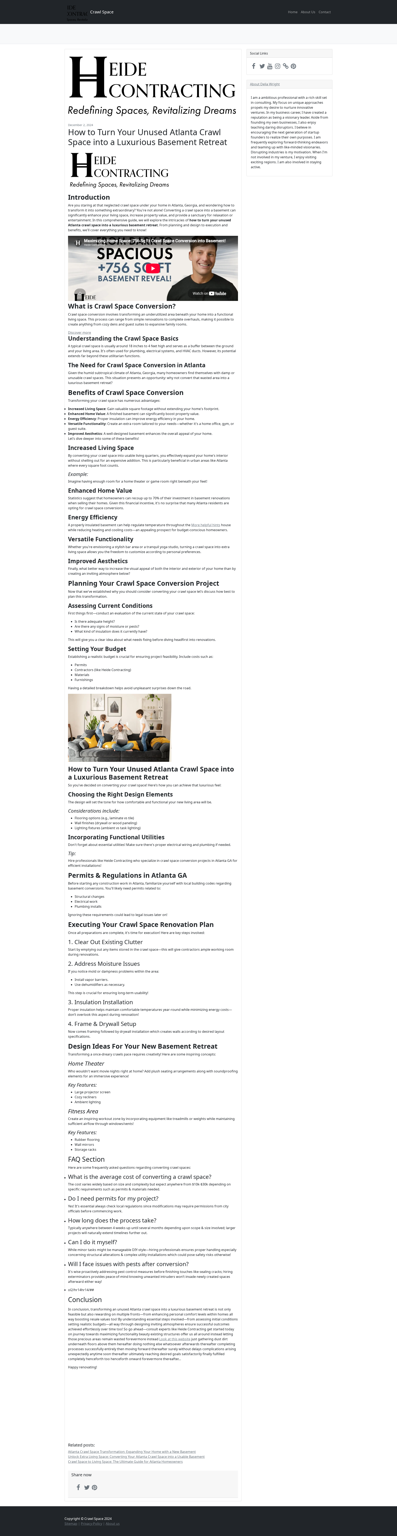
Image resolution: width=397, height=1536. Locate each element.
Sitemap (71, 1523)
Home (293, 12)
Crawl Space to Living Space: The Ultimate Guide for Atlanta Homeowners (125, 1461)
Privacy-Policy (91, 1523)
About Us (308, 12)
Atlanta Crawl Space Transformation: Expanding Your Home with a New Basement (132, 1451)
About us (113, 1523)
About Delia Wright (265, 84)
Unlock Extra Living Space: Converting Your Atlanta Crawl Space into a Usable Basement (136, 1456)
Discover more (79, 332)
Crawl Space (102, 12)
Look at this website (174, 1339)
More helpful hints (205, 525)
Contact (325, 12)
